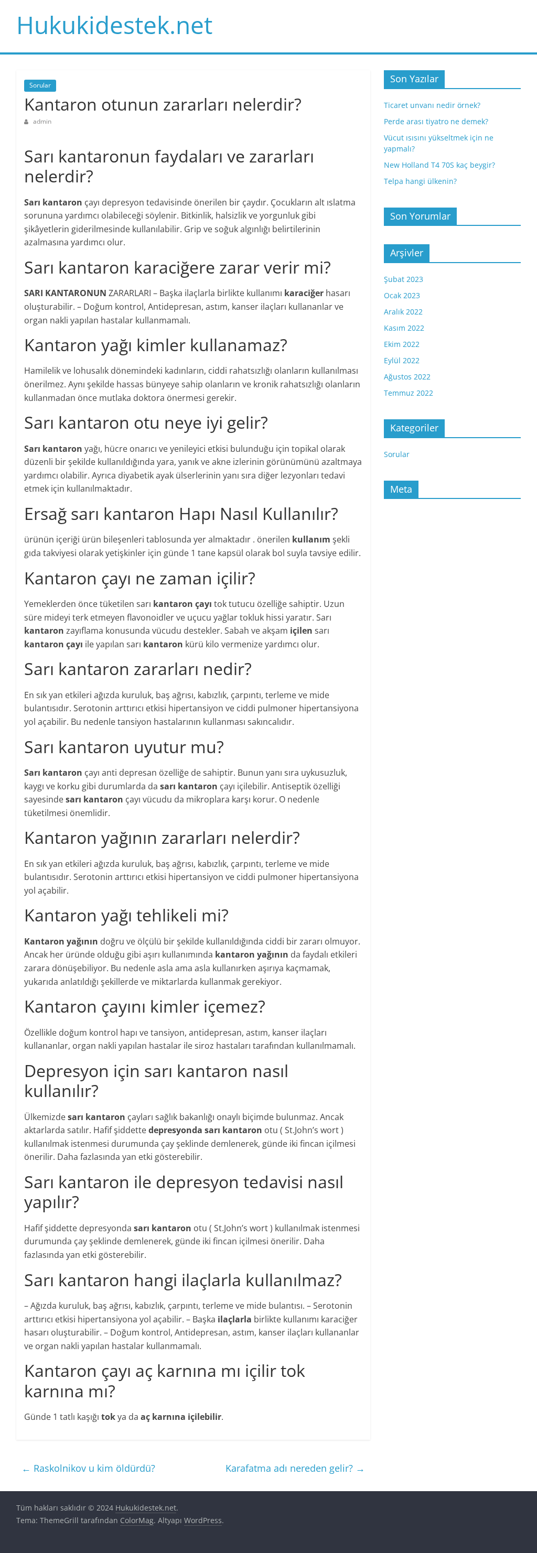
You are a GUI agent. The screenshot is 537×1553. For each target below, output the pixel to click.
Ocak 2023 (402, 295)
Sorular (40, 85)
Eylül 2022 (402, 360)
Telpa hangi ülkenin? (420, 181)
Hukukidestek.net (114, 24)
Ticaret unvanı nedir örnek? (432, 105)
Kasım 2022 (404, 328)
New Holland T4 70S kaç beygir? (439, 165)
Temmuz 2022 (408, 393)
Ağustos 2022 (407, 377)
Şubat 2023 (403, 279)
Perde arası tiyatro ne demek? (436, 121)
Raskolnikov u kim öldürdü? (88, 1468)
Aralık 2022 (403, 312)
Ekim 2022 (402, 344)
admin (42, 121)
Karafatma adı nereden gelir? (295, 1468)
